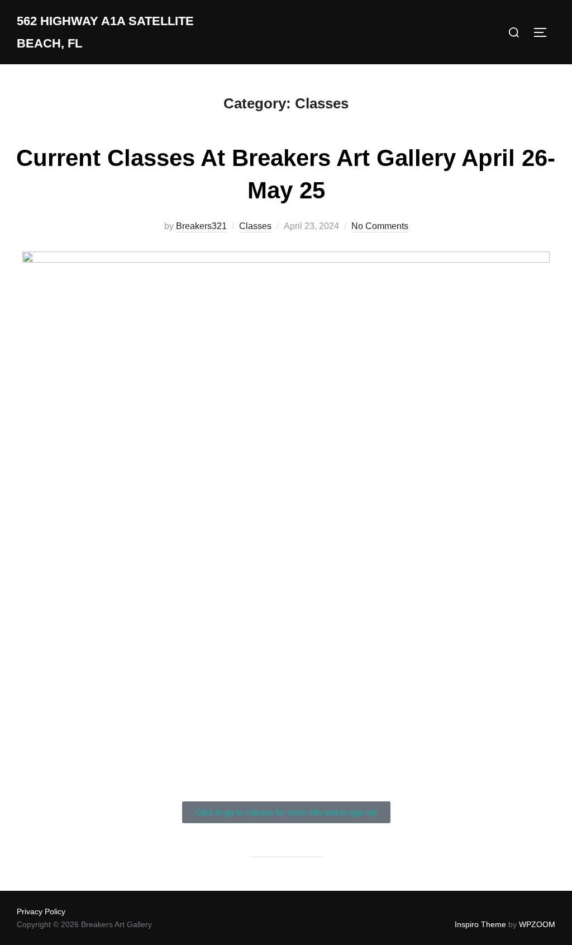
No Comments (379, 226)
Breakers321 (201, 226)
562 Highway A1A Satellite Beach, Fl (105, 32)
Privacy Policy (41, 911)
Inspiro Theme (480, 924)
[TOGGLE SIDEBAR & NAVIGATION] (544, 32)
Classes (255, 226)
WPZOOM (537, 924)
